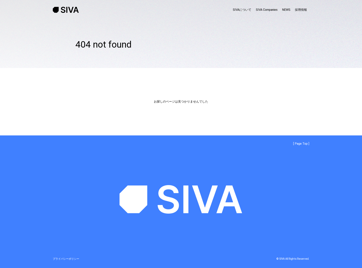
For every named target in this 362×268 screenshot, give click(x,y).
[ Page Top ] (301, 143)
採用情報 (301, 10)
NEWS (286, 10)
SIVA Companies (267, 10)
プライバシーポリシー (66, 258)
